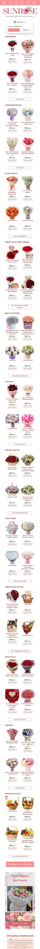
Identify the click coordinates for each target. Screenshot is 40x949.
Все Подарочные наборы (20, 651)
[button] (10, 2)
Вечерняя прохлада (27, 220)
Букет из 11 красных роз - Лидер (12, 54)
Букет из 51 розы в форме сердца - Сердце (12, 675)
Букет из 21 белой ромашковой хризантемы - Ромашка (27, 567)
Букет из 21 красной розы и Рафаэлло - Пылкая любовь (27, 261)
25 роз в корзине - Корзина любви (12, 468)
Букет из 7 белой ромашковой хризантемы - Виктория (12, 124)
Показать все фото (20, 923)
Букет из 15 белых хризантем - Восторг (27, 536)
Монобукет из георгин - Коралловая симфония (27, 152)
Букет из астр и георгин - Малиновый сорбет (12, 742)
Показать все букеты (20, 864)
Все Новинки (20, 788)
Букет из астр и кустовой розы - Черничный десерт (28, 744)
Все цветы (20, 167)
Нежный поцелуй (28, 360)
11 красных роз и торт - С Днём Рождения (12, 290)
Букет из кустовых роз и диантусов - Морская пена (12, 153)
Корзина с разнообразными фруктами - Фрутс (28, 812)
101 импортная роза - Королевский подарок (28, 675)
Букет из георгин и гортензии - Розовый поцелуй (27, 430)
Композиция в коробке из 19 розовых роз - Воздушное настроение (28, 332)
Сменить (26, 30)
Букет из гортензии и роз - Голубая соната (28, 123)
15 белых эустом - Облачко (28, 191)
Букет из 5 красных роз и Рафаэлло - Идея (12, 261)
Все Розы (20, 99)
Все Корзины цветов (20, 513)
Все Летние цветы (20, 236)
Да (14, 30)
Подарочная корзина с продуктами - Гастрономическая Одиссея (12, 635)
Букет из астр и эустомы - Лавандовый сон (12, 773)
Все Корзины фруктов (20, 856)
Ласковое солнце (12, 497)
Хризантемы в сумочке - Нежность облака (12, 536)
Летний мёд (12, 360)
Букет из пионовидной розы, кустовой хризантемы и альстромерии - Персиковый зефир (28, 55)
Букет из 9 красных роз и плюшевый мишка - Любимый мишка (28, 291)
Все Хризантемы (20, 581)
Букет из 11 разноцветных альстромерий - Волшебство (12, 192)
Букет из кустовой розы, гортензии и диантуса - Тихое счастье (28, 85)
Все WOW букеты (20, 719)
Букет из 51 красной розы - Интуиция (12, 84)
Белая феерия (12, 565)
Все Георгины (20, 444)
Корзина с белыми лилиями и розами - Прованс (27, 498)
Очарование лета (12, 428)
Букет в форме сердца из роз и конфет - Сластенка (12, 705)
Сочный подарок (12, 811)
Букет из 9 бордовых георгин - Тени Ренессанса (12, 400)
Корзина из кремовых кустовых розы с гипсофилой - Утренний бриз (27, 469)
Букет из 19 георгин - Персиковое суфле (27, 398)
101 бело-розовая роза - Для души (27, 704)
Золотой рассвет (12, 220)
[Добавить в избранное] (17, 42)
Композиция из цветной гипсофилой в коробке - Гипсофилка (12, 332)
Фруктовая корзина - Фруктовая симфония (28, 841)
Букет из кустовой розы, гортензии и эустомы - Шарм (28, 774)
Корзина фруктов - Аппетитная (12, 840)
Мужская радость (28, 635)
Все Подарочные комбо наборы (20, 306)
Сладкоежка (27, 604)
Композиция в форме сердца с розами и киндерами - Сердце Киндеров (12, 606)
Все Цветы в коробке (20, 376)
